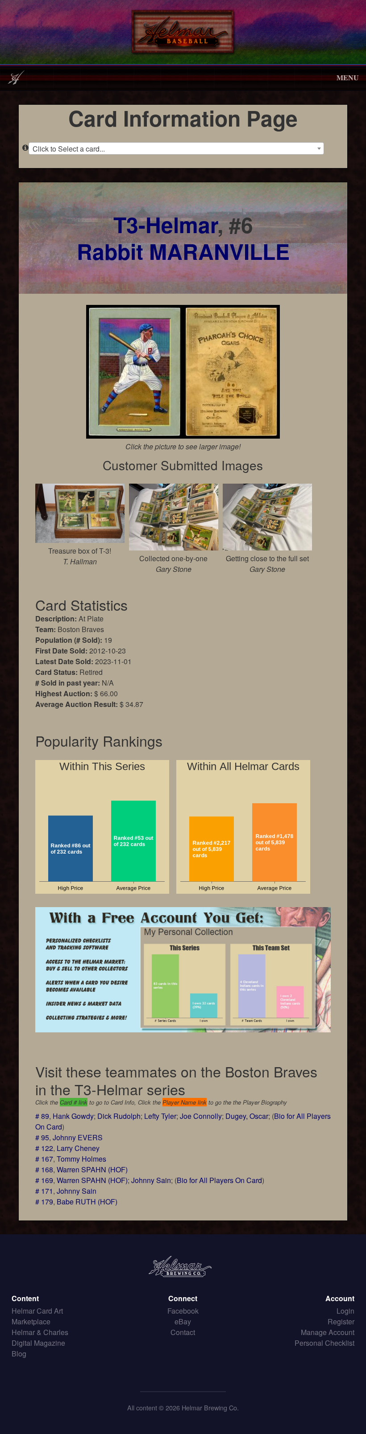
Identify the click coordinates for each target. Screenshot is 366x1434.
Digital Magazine (38, 1343)
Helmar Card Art (37, 1311)
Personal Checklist (324, 1343)
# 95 (42, 1137)
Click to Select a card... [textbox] (69, 149)
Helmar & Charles (40, 1332)
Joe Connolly (201, 1116)
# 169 (44, 1180)
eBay (183, 1321)
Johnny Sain (151, 1180)
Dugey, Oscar (246, 1116)
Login (345, 1311)
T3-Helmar (165, 224)
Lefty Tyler (160, 1116)
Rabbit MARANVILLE (183, 251)
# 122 (44, 1148)
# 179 (44, 1201)
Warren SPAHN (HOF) (92, 1169)
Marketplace (31, 1321)
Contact (183, 1332)
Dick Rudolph (119, 1116)
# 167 (44, 1159)
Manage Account (327, 1332)
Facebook (183, 1311)
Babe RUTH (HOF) (87, 1201)
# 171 (44, 1191)
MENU (348, 77)
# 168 (44, 1169)
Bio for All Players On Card (219, 1180)
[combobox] (176, 148)
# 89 (42, 1116)
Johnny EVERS (78, 1137)
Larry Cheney (78, 1148)
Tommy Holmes (81, 1159)
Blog (19, 1353)
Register (341, 1321)
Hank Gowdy (73, 1116)
